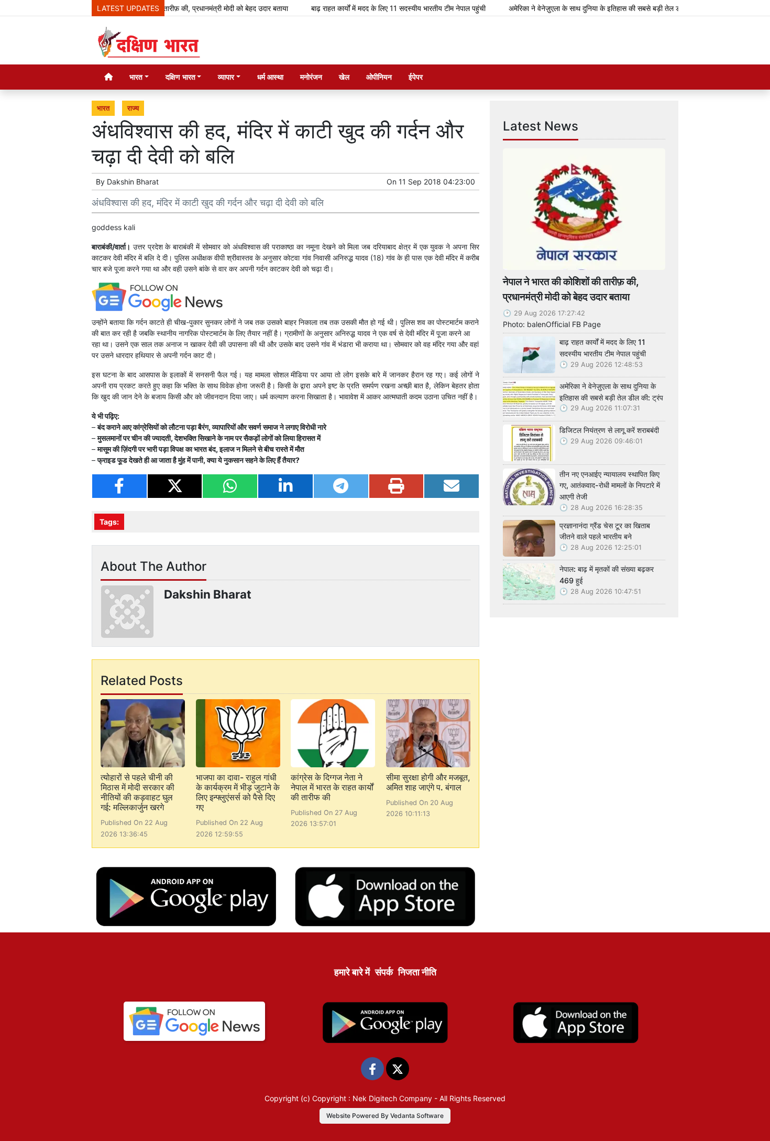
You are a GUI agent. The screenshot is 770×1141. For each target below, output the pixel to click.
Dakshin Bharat (133, 181)
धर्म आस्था (270, 76)
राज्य (133, 108)
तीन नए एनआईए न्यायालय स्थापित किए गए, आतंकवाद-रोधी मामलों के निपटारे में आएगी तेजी (609, 485)
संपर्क (384, 971)
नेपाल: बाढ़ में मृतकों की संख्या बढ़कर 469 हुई (606, 574)
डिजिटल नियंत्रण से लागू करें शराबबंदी (609, 430)
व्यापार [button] (226, 76)
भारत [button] (135, 76)
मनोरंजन (311, 76)
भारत (103, 108)
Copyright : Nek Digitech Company (372, 1098)
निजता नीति (417, 971)
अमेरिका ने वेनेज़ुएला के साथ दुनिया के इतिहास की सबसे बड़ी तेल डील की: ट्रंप (582, 8)
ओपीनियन (379, 76)
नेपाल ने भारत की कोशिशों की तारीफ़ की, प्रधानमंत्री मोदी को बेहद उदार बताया (571, 289)
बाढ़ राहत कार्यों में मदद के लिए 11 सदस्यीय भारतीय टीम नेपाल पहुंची (370, 8)
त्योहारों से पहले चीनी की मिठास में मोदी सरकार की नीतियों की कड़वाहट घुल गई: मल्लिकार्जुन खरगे (137, 792)
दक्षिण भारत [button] (180, 76)
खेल (344, 76)
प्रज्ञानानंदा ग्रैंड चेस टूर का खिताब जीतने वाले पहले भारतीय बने (604, 531)
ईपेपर (416, 76)
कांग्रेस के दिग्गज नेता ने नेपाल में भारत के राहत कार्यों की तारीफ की (332, 787)
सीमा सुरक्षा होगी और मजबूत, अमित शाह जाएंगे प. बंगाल (428, 782)
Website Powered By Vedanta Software (385, 1116)
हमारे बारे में (352, 971)
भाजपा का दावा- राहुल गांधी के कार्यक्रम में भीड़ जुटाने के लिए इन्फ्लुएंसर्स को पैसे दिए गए (238, 792)
